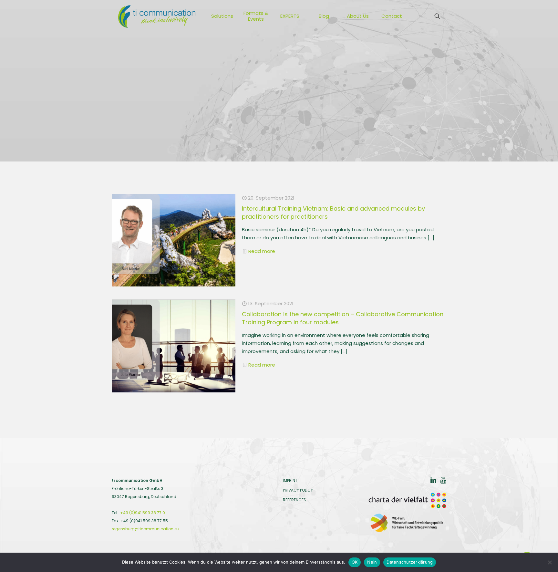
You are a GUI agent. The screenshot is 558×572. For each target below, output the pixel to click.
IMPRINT (290, 480)
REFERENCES (294, 500)
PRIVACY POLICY (298, 490)
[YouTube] (443, 481)
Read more (261, 251)
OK (355, 562)
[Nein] (550, 562)
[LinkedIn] (433, 481)
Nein (372, 562)
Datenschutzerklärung (410, 562)
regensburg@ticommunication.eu (145, 529)
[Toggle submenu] (234, 16)
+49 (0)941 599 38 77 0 (142, 512)
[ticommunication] (156, 16)
